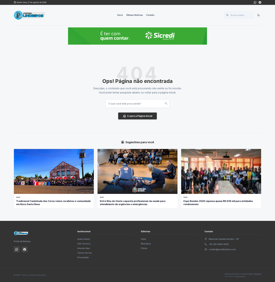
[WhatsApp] (255, 2)
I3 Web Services (239, 276)
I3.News (257, 274)
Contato (150, 15)
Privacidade (83, 257)
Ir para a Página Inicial (137, 116)
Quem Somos (83, 239)
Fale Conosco (84, 243)
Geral (143, 239)
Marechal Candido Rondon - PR (224, 239)
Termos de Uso (84, 253)
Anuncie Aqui (83, 248)
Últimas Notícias (134, 15)
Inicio (120, 15)
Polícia (144, 248)
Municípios (146, 243)
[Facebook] (260, 2)
